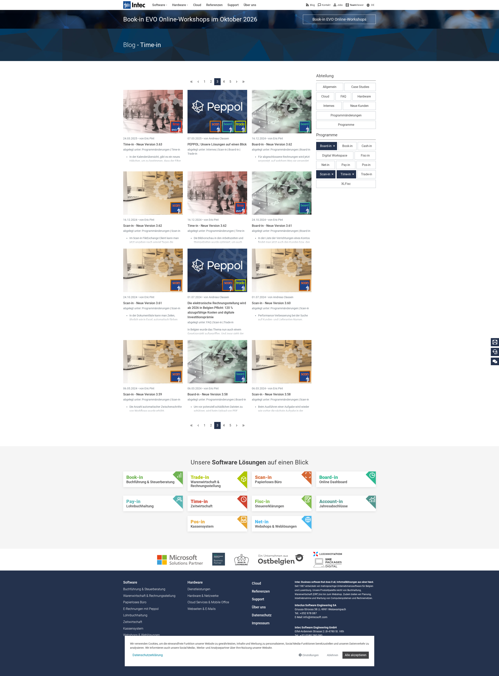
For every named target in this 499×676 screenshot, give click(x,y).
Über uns (259, 607)
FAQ (209, 322)
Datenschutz (262, 615)
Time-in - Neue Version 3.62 (207, 226)
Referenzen (261, 591)
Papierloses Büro (134, 602)
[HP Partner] (218, 559)
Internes (211, 149)
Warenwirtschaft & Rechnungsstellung (149, 596)
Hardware (364, 96)
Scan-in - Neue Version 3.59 (142, 394)
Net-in (325, 165)
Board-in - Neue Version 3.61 (272, 226)
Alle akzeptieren (355, 655)
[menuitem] (160, 5)
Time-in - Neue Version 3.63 (142, 144)
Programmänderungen (156, 149)
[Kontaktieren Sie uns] (495, 361)
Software (130, 582)
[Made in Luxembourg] (241, 559)
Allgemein (329, 87)
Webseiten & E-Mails (202, 609)
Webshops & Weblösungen (141, 635)
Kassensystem (133, 628)
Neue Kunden (359, 106)
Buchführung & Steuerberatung (144, 589)
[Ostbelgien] (281, 559)
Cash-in (367, 146)
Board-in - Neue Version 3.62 (272, 144)
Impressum (261, 623)
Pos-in (366, 165)
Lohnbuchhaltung (135, 615)
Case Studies (360, 87)
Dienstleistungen (199, 589)
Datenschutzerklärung (148, 655)
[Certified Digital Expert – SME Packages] (327, 559)
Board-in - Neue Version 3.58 (208, 394)
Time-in (175, 149)
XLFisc (346, 184)
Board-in (234, 149)
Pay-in (346, 165)
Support (258, 599)
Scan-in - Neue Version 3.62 (142, 226)
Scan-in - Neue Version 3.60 (271, 303)
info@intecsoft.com (315, 617)
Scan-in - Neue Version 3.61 (142, 303)
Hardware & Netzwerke (203, 596)
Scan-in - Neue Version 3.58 (271, 394)
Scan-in (222, 149)
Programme (346, 125)
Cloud (325, 96)
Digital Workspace (334, 155)
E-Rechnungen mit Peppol (141, 609)
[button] (370, 5)
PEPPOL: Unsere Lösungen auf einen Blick (217, 144)
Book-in (347, 146)
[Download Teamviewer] (495, 342)
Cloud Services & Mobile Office (208, 602)
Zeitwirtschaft (132, 622)
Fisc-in (365, 155)
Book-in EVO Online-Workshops (339, 19)
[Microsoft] (180, 559)
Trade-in (192, 153)
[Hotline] (495, 352)
